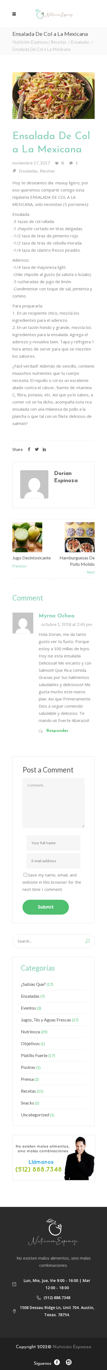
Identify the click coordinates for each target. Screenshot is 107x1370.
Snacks (27, 1102)
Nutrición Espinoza (29, 41)
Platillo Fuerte (34, 1055)
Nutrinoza (30, 1031)
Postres (28, 1067)
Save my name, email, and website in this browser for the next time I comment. (51, 882)
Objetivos (30, 1043)
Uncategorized (35, 1114)
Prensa (27, 1079)
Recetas (58, 41)
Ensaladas (80, 41)
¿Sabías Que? (33, 984)
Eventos (28, 1007)
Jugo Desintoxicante (31, 557)
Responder (57, 731)
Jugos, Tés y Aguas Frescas (46, 1019)
